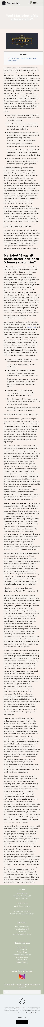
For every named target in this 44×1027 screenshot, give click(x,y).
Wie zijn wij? (22, 932)
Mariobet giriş (31, 327)
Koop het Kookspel (22, 926)
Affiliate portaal (22, 960)
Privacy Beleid (22, 952)
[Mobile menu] (41, 3)
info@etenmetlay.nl (23, 906)
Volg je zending (22, 962)
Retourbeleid (22, 949)
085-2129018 (23, 904)
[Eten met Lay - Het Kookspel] (11, 3)
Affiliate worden (22, 957)
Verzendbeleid (22, 947)
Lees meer (22, 1017)
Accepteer (22, 1022)
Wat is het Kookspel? (22, 929)
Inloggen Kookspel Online (22, 934)
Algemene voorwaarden (22, 955)
